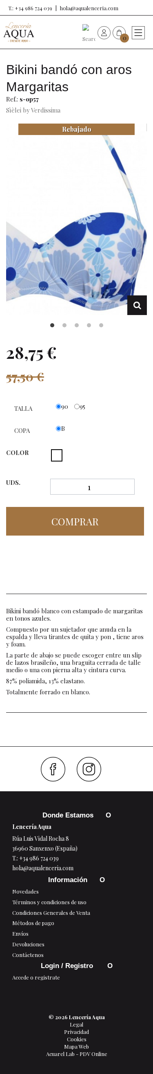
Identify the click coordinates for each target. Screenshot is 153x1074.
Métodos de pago (33, 922)
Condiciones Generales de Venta (51, 912)
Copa (22, 430)
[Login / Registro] (104, 32)
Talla (24, 408)
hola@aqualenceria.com (89, 8)
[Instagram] (92, 769)
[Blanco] (56, 455)
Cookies (76, 1039)
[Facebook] (56, 769)
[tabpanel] (76, 219)
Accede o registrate (36, 977)
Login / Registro (68, 966)
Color (18, 452)
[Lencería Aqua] (18, 32)
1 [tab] (52, 325)
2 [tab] (64, 325)
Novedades (25, 891)
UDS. (13, 482)
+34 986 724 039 (39, 858)
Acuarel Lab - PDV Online (76, 1053)
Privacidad (76, 1031)
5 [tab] (101, 325)
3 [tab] (77, 325)
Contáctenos (28, 954)
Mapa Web (76, 1046)
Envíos (20, 933)
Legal (76, 1024)
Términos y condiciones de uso (49, 901)
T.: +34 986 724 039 (30, 8)
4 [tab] (89, 325)
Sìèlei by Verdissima (33, 110)
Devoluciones (28, 944)
